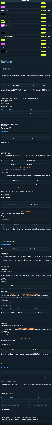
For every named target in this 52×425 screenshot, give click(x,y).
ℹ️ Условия (49, 10)
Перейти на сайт (43, 10)
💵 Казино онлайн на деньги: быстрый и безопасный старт (6, 61)
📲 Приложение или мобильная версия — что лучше (5, 69)
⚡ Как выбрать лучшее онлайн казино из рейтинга (5, 60)
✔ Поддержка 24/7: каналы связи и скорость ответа (5, 68)
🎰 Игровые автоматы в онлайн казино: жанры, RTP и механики (6, 62)
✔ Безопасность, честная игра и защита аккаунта (5, 67)
